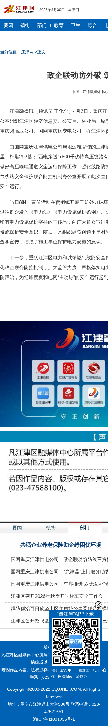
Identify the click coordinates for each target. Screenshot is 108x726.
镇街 (25, 25)
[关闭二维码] (98, 604)
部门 (42, 25)
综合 (92, 25)
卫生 (75, 25)
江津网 (27, 51)
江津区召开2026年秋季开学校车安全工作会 (57, 596)
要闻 (8, 25)
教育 (59, 25)
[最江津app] (75, 643)
